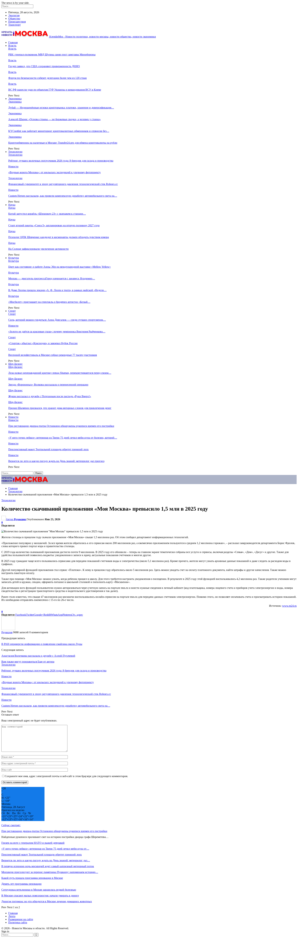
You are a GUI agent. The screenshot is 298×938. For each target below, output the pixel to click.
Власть (12, 45)
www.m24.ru (289, 605)
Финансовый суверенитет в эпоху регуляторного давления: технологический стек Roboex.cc (63, 184)
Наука (11, 204)
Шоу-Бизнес (15, 363)
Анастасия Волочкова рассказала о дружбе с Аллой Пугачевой (38, 655)
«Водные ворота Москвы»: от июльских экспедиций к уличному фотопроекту (54, 172)
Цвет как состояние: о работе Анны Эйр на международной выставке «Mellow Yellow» (59, 266)
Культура (13, 257)
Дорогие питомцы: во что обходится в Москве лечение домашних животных (46, 901)
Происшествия (17, 21)
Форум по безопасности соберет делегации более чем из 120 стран (47, 77)
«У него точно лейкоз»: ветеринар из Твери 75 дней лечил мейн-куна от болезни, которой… (62, 437)
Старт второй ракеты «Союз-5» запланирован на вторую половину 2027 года (54, 225)
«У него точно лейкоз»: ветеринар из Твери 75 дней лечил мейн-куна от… (45, 848)
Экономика (15, 98)
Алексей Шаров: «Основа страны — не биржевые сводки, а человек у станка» (54, 119)
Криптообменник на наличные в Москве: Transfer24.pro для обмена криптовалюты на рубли (62, 142)
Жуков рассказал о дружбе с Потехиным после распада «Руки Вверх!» (49, 396)
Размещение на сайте (20, 919)
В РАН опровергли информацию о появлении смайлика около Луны (41, 644)
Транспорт (14, 24)
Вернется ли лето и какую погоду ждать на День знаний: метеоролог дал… (45, 860)
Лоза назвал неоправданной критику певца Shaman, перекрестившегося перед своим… (59, 372)
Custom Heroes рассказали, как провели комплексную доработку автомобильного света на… (62, 195)
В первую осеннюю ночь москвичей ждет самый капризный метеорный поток (47, 866)
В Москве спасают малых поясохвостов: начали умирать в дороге (40, 895)
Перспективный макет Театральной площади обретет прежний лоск (48, 449)
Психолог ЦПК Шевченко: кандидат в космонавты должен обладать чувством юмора (58, 237)
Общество (14, 18)
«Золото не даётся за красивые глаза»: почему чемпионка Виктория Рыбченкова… (56, 331)
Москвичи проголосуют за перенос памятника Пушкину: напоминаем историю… (49, 872)
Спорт (12, 310)
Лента (11, 916)
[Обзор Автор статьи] (8, 629)
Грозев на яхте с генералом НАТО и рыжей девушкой (32, 842)
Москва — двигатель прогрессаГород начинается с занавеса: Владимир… (51, 278)
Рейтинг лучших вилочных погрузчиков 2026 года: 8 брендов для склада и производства (60, 160)
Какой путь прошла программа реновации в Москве (32, 878)
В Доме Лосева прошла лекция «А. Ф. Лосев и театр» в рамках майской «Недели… (57, 290)
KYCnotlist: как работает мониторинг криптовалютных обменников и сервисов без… (58, 131)
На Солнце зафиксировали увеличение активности (38, 248)
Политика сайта (17, 922)
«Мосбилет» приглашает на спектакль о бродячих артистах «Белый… (49, 301)
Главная (13, 42)
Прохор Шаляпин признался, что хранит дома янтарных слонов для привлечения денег (59, 408)
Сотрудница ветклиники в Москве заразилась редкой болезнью (38, 889)
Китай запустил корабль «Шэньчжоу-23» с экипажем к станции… (47, 213)
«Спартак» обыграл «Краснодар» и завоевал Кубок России (43, 343)
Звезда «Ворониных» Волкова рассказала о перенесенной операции (48, 384)
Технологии (15, 151)
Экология (13, 15)
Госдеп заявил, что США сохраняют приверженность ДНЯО (44, 66)
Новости (13, 166)
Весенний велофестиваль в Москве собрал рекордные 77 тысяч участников (52, 354)
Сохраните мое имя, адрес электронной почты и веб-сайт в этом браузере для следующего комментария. (66, 776)
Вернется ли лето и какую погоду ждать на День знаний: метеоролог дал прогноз (56, 461)
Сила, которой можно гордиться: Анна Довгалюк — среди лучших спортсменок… (57, 319)
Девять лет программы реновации (21, 883)
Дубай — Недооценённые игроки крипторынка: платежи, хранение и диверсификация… (61, 107)
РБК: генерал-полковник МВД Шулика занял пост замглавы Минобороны (52, 54)
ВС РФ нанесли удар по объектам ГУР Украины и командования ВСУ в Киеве (54, 89)
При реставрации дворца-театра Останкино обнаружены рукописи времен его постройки (61, 425)
